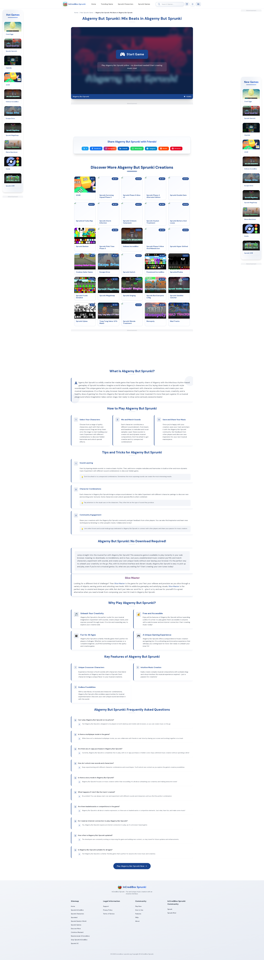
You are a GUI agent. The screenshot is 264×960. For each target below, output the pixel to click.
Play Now (138, 906)
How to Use (139, 910)
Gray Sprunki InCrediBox (79, 940)
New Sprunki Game (86, 13)
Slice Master (119, 583)
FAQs (137, 917)
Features (138, 914)
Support (106, 906)
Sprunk (169, 909)
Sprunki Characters (125, 4)
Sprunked (74, 917)
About (137, 921)
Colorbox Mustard (77, 932)
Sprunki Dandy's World (78, 921)
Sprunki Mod (171, 913)
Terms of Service (108, 914)
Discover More (76, 928)
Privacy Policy (107, 910)
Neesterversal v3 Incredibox (80, 936)
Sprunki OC (75, 943)
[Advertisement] (12, 229)
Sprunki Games (144, 4)
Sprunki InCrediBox (77, 910)
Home (93, 4)
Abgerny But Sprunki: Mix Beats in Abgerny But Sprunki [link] (113, 13)
